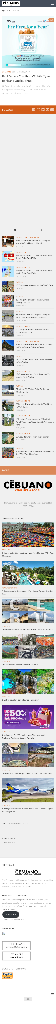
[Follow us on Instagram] (38, 109)
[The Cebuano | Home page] (14, 3)
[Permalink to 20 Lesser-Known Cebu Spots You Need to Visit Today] (8, 405)
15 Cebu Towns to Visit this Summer (32, 437)
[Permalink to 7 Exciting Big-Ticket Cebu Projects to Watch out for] (8, 390)
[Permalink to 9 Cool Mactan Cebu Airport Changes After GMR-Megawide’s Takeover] (8, 316)
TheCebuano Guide (32, 237)
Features (19, 237)
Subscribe (11, 914)
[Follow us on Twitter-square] (43, 109)
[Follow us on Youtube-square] (47, 109)
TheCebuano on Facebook (15, 824)
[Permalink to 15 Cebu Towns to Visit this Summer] (8, 438)
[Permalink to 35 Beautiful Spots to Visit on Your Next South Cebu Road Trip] (8, 256)
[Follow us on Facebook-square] (33, 109)
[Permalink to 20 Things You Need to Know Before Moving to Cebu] (8, 301)
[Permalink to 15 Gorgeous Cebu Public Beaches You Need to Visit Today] (8, 375)
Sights (27, 252)
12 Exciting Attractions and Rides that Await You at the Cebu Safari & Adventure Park (35, 422)
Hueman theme (41, 1010)
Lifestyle (6, 72)
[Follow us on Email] (52, 109)
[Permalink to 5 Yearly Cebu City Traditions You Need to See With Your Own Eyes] (8, 452)
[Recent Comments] (41, 230)
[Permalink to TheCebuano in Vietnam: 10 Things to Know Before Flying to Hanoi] (8, 241)
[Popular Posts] (15, 230)
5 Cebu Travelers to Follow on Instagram (20, 700)
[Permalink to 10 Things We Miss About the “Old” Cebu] (8, 286)
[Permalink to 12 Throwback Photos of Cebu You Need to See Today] (8, 360)
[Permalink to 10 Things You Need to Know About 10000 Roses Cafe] (8, 331)
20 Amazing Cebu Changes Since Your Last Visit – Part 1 (27, 629)
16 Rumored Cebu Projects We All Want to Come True (27, 773)
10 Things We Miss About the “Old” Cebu (34, 285)
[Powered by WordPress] (19, 1010)
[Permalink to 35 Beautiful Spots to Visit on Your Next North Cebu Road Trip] (8, 271)
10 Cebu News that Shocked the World (20, 664)
